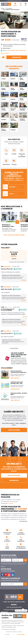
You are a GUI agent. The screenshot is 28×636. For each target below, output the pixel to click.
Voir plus (23, 280)
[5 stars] (16, 256)
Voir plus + (3, 566)
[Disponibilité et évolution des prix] (14, 1)
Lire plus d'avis (14, 348)
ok (26, 560)
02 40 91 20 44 (6, 48)
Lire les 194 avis (15, 39)
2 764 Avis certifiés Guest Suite (12, 609)
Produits (4, 612)
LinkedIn (12, 574)
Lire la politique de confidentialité (9, 629)
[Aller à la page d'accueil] (6, 4)
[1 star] (11, 256)
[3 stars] (14, 256)
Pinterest (5, 574)
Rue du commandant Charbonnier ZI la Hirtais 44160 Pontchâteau (14, 45)
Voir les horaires (5, 53)
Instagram (9, 574)
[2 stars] (12, 256)
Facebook (2, 574)
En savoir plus (23, 521)
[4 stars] (15, 256)
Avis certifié (18, 269)
